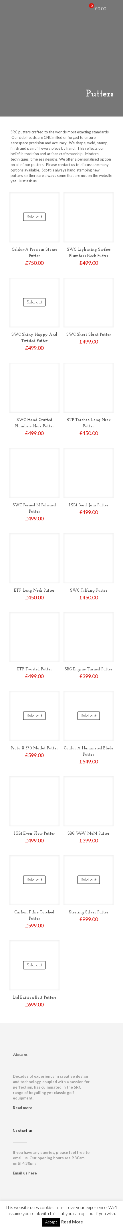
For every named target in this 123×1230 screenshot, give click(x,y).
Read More (72, 1221)
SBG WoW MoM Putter (89, 834)
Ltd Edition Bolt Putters (34, 998)
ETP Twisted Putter (34, 669)
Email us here (25, 1173)
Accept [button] (51, 1222)
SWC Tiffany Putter (88, 591)
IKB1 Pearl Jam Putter (88, 505)
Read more (22, 1107)
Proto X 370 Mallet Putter (34, 748)
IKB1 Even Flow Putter (34, 834)
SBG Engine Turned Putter (88, 669)
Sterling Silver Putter (88, 912)
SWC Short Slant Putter (88, 335)
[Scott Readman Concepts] (14, 8)
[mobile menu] (115, 8)
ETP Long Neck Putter (34, 591)
